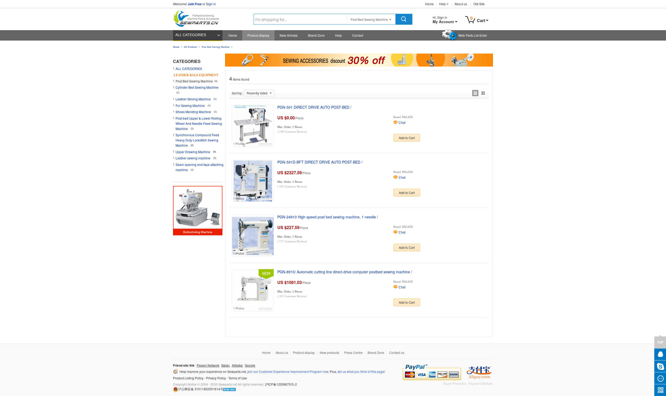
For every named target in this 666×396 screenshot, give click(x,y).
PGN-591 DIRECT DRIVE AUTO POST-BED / (314, 107)
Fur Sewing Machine (191, 105)
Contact (357, 35)
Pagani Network (208, 365)
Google (250, 365)
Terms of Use (237, 378)
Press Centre (353, 352)
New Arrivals (289, 35)
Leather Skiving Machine (194, 99)
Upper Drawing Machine (193, 152)
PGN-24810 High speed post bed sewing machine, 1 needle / (327, 216)
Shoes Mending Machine (194, 111)
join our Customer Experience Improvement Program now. (288, 371)
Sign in (211, 4)
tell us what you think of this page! (361, 371)
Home (429, 4)
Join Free (195, 4)
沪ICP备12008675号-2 (281, 384)
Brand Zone (316, 35)
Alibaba (237, 365)
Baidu (225, 365)
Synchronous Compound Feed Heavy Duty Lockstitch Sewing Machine (197, 140)
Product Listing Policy (188, 378)
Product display (258, 35)
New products (329, 352)
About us (460, 4)
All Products (190, 47)
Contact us (396, 352)
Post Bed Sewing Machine (215, 47)
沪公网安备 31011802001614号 (200, 389)
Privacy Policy (216, 378)
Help (442, 4)
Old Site (479, 4)
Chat (402, 123)
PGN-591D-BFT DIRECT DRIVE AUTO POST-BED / (319, 162)
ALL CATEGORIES (190, 35)
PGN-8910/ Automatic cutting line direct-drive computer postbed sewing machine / (344, 271)
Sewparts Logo (198, 17)
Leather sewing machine (193, 158)
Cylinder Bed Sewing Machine (197, 87)
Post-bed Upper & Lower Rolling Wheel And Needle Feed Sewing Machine (199, 123)
